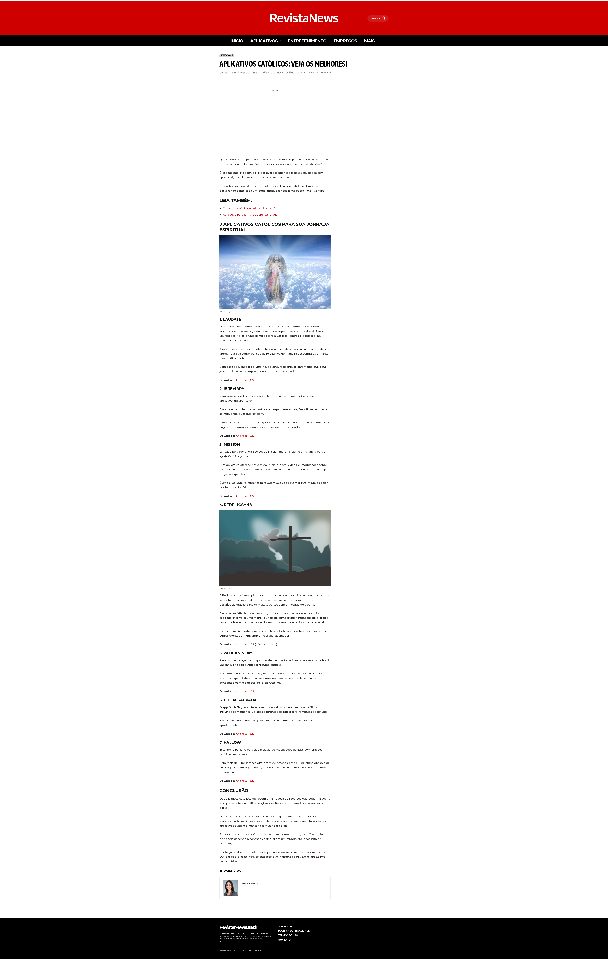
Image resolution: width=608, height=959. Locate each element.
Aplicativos (226, 55)
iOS (251, 380)
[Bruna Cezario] (230, 888)
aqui (322, 852)
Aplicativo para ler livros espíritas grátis (250, 214)
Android (241, 380)
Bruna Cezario (249, 883)
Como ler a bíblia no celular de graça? (249, 208)
